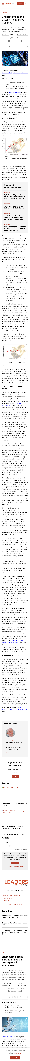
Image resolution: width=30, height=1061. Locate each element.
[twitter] (15, 47)
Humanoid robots (7, 1037)
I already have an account (15, 866)
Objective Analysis (22, 35)
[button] (3, 4)
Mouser (4, 900)
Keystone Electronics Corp (10, 895)
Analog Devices (22, 985)
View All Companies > (15, 904)
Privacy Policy (17, 1053)
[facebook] (9, 47)
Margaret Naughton (8, 985)
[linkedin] (12, 47)
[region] (15, 846)
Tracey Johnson (7, 983)
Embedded (4, 12)
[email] (20, 47)
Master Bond (6, 898)
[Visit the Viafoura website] (24, 849)
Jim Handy (5, 35)
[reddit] (18, 47)
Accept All (15, 1057)
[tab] (6, 842)
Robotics (4, 952)
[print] (27, 47)
